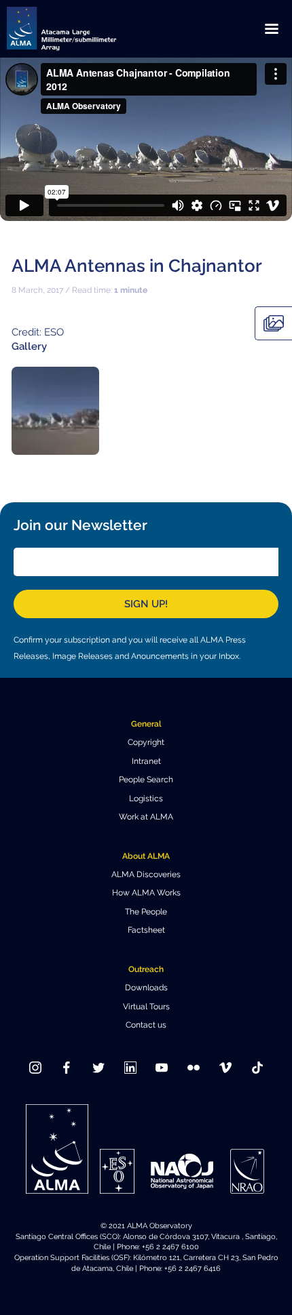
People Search (146, 779)
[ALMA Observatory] (78, 29)
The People (146, 911)
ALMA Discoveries (146, 874)
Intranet (146, 761)
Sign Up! (146, 604)
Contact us (146, 1025)
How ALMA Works (146, 892)
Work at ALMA (146, 817)
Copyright (146, 742)
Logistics (146, 798)
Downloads (146, 987)
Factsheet (146, 930)
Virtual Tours (146, 1006)
